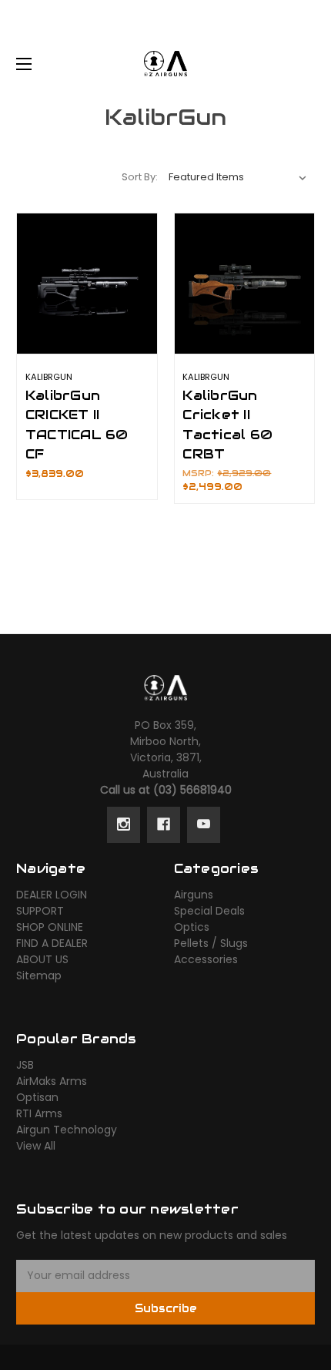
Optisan (37, 1097)
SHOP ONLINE (49, 927)
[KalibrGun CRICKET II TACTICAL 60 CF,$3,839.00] (87, 283)
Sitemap (39, 975)
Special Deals (209, 910)
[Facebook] (163, 824)
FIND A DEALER (52, 943)
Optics (191, 927)
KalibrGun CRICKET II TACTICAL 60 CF (77, 424)
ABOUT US (42, 959)
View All (35, 1145)
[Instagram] (123, 824)
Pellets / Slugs (211, 943)
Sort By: (140, 177)
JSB (25, 1065)
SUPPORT (40, 910)
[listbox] (238, 177)
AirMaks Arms (51, 1081)
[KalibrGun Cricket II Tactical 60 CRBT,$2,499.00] (245, 283)
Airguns (193, 894)
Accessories (206, 959)
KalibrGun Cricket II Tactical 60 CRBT (227, 424)
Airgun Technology (66, 1129)
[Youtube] (204, 824)
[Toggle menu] (37, 63)
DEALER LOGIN (51, 894)
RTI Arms (39, 1113)
